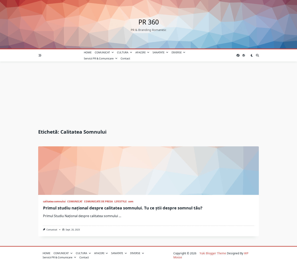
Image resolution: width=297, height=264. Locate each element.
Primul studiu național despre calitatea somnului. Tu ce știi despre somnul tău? (122, 208)
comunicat (51, 229)
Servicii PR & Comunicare (99, 58)
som (130, 201)
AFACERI (140, 52)
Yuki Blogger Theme (213, 253)
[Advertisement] (148, 91)
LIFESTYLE (120, 201)
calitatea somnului (54, 201)
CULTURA (122, 52)
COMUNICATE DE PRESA (98, 201)
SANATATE (158, 52)
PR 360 (148, 22)
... (120, 216)
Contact (125, 58)
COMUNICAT (102, 52)
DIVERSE (177, 52)
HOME (88, 52)
